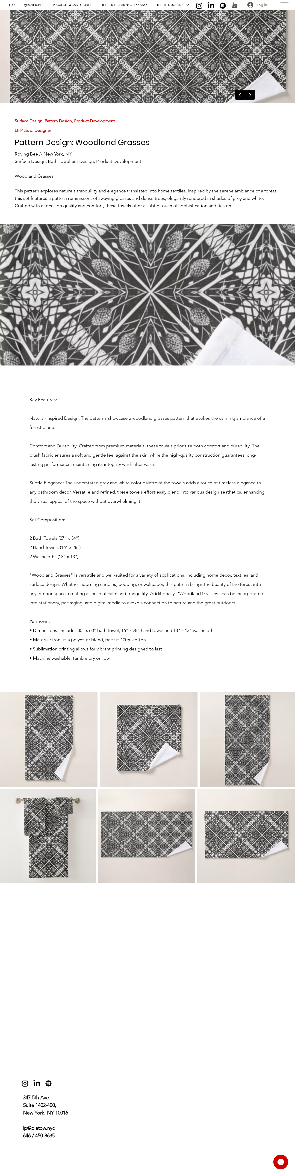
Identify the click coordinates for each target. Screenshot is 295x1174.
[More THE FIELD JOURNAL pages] (187, 5)
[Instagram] (199, 6)
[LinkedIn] (211, 6)
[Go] (250, 95)
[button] (234, 5)
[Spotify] (223, 6)
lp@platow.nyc (39, 1128)
